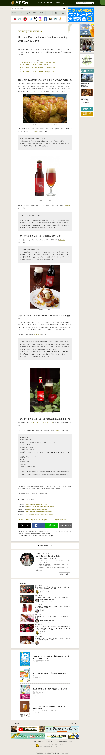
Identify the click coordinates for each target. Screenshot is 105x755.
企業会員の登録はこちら (87, 109)
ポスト (26, 525)
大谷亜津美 (42, 632)
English (64, 2)
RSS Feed (70, 741)
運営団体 (46, 2)
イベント (21, 12)
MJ (41, 642)
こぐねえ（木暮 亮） (45, 591)
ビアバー (35, 12)
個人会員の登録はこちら (87, 113)
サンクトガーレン (38, 520)
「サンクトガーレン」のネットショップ (42, 423)
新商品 (57, 520)
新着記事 (14, 12)
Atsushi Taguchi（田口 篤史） (48, 556)
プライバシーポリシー (50, 741)
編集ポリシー (41, 741)
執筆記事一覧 (63, 574)
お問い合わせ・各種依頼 (62, 741)
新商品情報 (36, 31)
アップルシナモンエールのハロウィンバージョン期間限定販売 (38, 67)
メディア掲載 (63, 13)
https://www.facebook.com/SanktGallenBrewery (40, 506)
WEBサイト (37, 131)
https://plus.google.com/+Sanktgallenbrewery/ (39, 514)
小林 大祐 (42, 610)
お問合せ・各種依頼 (55, 2)
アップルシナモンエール (25, 520)
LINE (53, 525)
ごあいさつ (40, 2)
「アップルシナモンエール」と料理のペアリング (35, 65)
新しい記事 (73, 723)
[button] (79, 20)
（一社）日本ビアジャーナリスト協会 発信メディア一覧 (35, 536)
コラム (49, 12)
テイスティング (28, 13)
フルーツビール (49, 520)
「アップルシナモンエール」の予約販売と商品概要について (38, 72)
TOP (45, 723)
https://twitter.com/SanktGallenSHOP (37, 509)
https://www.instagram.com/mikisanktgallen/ (39, 511)
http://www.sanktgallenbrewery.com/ (36, 504)
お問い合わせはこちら (46, 545)
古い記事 (16, 723)
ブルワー (42, 12)
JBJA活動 (56, 13)
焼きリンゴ (63, 520)
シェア (40, 525)
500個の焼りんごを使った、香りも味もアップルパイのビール (38, 62)
